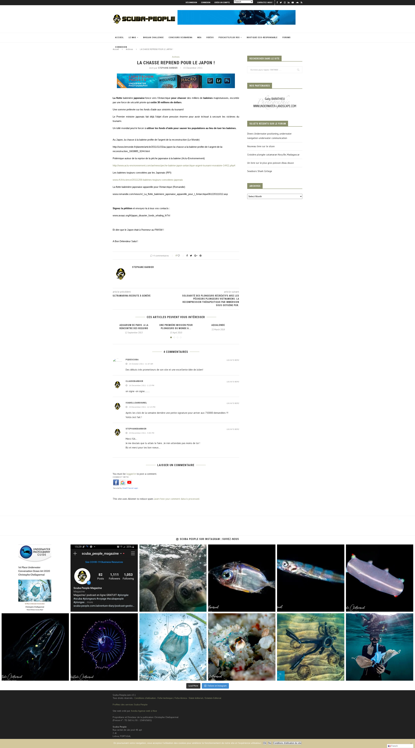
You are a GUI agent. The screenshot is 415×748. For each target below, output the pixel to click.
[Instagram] (65, 608)
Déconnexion (191, 2)
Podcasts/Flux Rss (229, 37)
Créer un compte (222, 2)
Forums (286, 37)
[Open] (35, 578)
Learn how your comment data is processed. (177, 498)
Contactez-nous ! (265, 2)
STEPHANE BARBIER (168, 67)
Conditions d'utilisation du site (287, 743)
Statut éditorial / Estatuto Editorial (205, 698)
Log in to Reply (233, 360)
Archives (176, 57)
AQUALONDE (218, 325)
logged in (131, 473)
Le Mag (132, 37)
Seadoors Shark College (259, 171)
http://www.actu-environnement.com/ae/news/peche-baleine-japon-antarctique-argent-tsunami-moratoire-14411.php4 (174, 165)
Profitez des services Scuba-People (130, 704)
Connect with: (121, 477)
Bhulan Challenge (153, 37)
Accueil (119, 37)
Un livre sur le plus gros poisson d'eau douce (270, 162)
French (394, 746)
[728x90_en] (176, 75)
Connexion (205, 2)
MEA (199, 37)
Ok (264, 743)
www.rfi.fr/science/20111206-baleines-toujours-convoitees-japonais (148, 179)
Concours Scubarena (180, 37)
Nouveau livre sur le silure (261, 146)
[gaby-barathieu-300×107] (274, 95)
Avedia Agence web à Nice (144, 710)
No (269, 743)
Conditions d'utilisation (145, 698)
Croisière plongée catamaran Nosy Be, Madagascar (273, 154)
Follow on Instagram (217, 685)
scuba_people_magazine (16, 548)
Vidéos (210, 37)
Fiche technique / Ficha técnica (172, 698)
